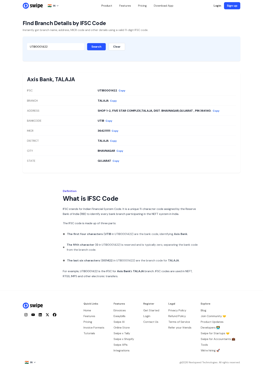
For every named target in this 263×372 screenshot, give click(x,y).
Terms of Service (179, 322)
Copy (122, 90)
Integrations (122, 350)
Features (125, 6)
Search (96, 46)
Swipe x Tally (122, 333)
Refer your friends (179, 327)
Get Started (151, 310)
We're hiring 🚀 (210, 350)
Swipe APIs (121, 345)
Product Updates (212, 322)
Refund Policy (177, 316)
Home (87, 310)
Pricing (142, 6)
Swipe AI (119, 322)
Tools (204, 345)
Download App (163, 6)
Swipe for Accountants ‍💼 (218, 339)
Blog (203, 310)
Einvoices (120, 310)
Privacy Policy (177, 310)
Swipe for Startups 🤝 (215, 333)
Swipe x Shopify (124, 339)
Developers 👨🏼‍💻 (210, 327)
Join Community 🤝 (213, 316)
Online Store (122, 327)
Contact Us (150, 322)
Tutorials (89, 333)
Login (217, 6)
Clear (117, 46)
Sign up (232, 6)
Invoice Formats (94, 327)
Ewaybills (119, 316)
